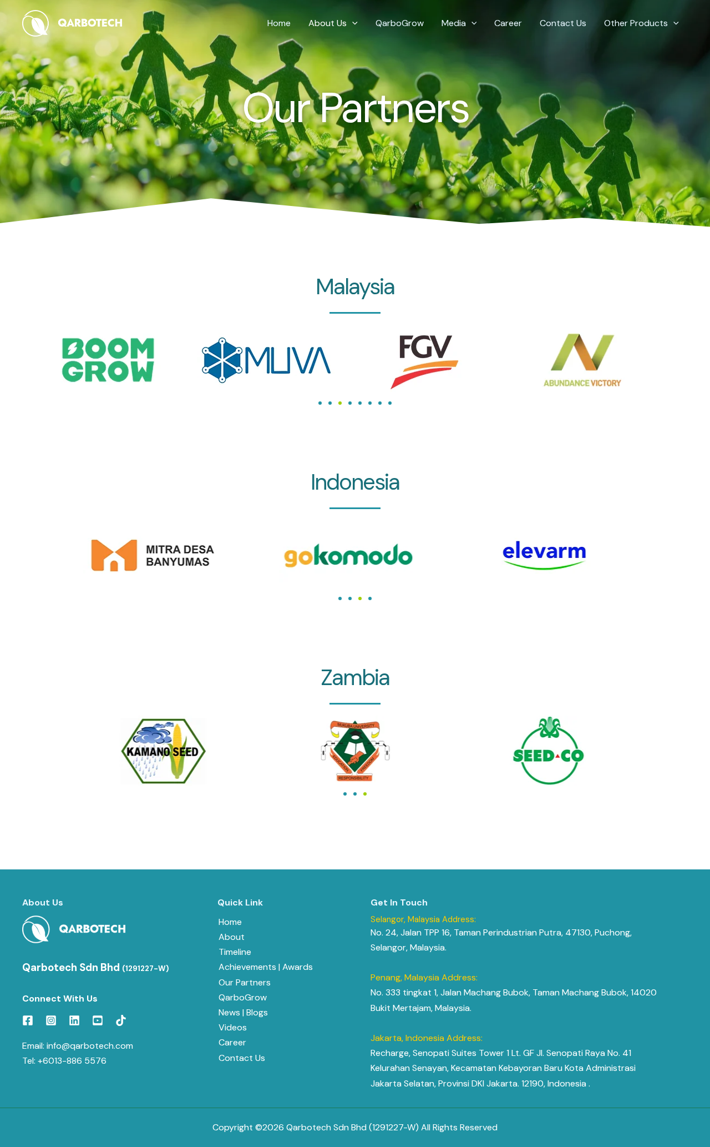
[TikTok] (120, 1020)
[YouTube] (97, 1020)
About (232, 937)
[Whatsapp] (682, 1121)
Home (279, 23)
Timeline (235, 952)
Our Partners (245, 982)
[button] (352, 23)
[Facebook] (27, 1020)
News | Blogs (243, 1012)
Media (454, 23)
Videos (233, 1027)
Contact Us (563, 23)
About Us (327, 23)
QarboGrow (400, 23)
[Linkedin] (74, 1020)
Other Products (636, 23)
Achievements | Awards (266, 967)
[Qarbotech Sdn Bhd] (72, 23)
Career (508, 23)
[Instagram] (51, 1020)
